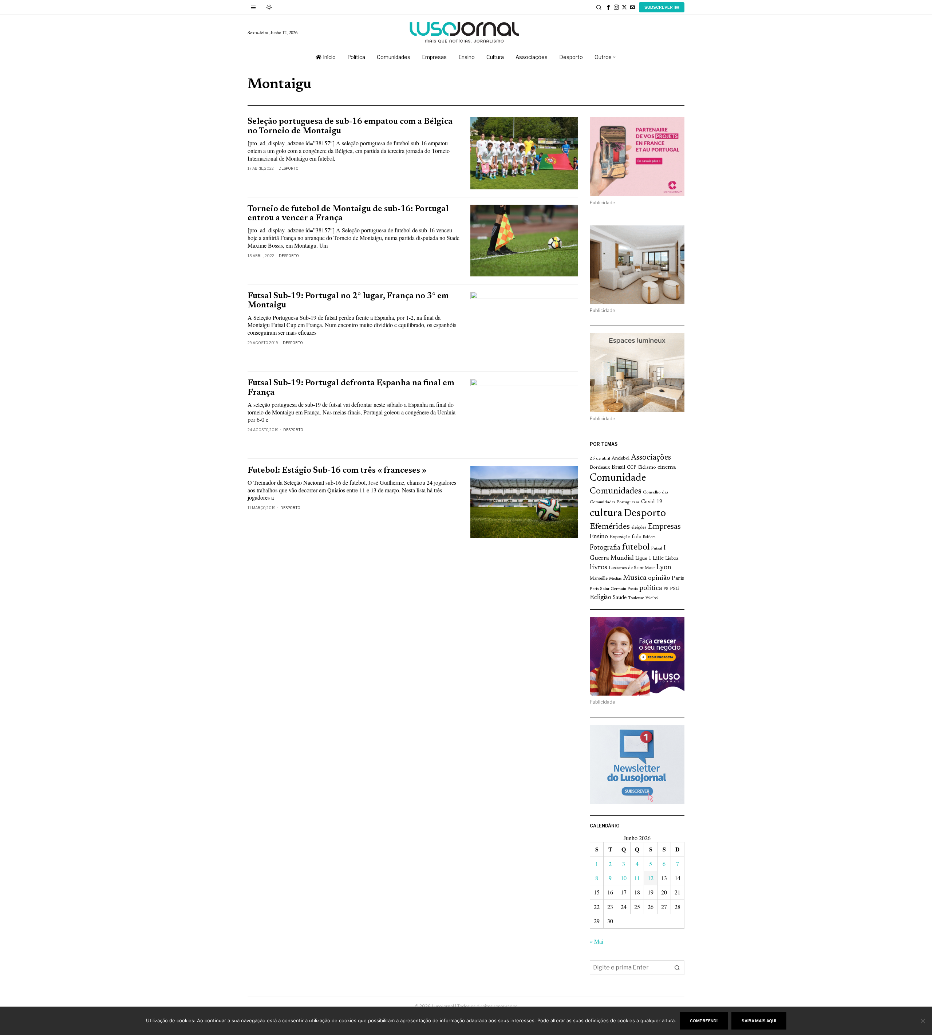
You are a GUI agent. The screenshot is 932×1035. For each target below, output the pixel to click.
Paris (678, 578)
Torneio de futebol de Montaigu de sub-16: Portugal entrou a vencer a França (348, 214)
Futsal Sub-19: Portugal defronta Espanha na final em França (351, 388)
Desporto (289, 168)
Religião (600, 597)
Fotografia (605, 547)
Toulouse (636, 598)
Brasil (618, 467)
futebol (635, 547)
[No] (923, 1020)
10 (624, 878)
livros (598, 567)
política (650, 588)
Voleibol (652, 598)
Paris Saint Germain (608, 589)
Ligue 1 (643, 558)
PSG (674, 589)
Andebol (620, 458)
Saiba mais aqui (759, 1020)
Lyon (663, 567)
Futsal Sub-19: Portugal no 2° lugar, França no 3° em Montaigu (348, 301)
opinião (659, 578)
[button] (677, 967)
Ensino (599, 537)
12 (650, 878)
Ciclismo (646, 467)
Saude (620, 598)
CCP (631, 467)
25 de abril (600, 458)
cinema (666, 467)
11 (637, 878)
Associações (651, 458)
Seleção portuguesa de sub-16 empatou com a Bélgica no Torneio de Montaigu (350, 126)
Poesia (633, 589)
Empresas (664, 527)
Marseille (599, 578)
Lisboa (671, 558)
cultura (606, 513)
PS (666, 589)
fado (636, 537)
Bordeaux (600, 467)
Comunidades (615, 491)
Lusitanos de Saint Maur (632, 568)
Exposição (619, 537)
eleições (638, 528)
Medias (615, 579)
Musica (635, 578)
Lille (658, 558)
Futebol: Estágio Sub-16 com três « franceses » (337, 471)
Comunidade (618, 478)
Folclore (649, 537)
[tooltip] (608, 7)
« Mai (596, 941)
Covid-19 (651, 502)
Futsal (656, 548)
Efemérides (610, 527)
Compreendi (704, 1020)
